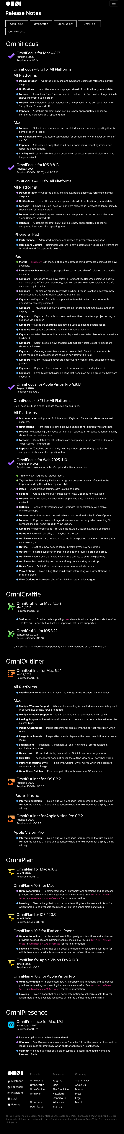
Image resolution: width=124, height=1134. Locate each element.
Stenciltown (60, 1097)
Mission (79, 1089)
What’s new (59, 1102)
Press (78, 1093)
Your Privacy (82, 1080)
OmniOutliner (38, 1089)
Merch (79, 1102)
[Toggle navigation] (113, 3)
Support (57, 1080)
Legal (78, 1097)
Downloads (36, 1106)
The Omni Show (62, 1089)
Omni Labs (36, 1102)
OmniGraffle (37, 1084)
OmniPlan (35, 1093)
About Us (80, 1084)
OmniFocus (36, 1080)
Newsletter (59, 1093)
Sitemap (57, 1106)
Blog (55, 1084)
